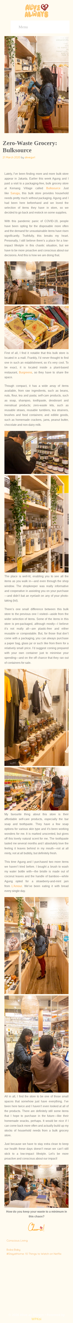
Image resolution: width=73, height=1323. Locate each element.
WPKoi (36, 1319)
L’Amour (17, 886)
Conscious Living (17, 1240)
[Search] (62, 27)
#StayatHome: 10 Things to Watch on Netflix (34, 1253)
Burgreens (25, 372)
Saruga (15, 193)
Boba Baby (13, 1249)
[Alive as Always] (36, 10)
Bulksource (53, 188)
